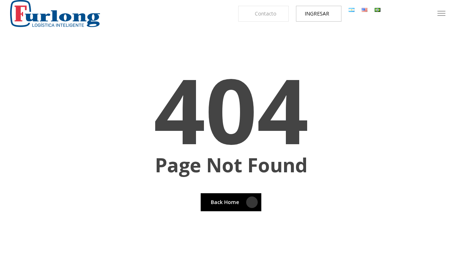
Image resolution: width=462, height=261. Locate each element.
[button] (441, 13)
